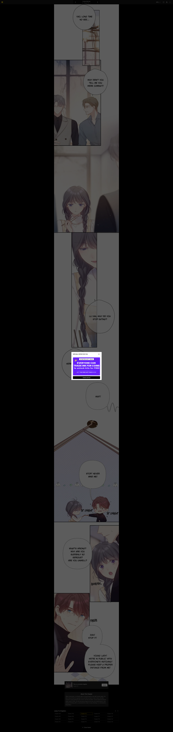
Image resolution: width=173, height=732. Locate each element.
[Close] (99, 354)
